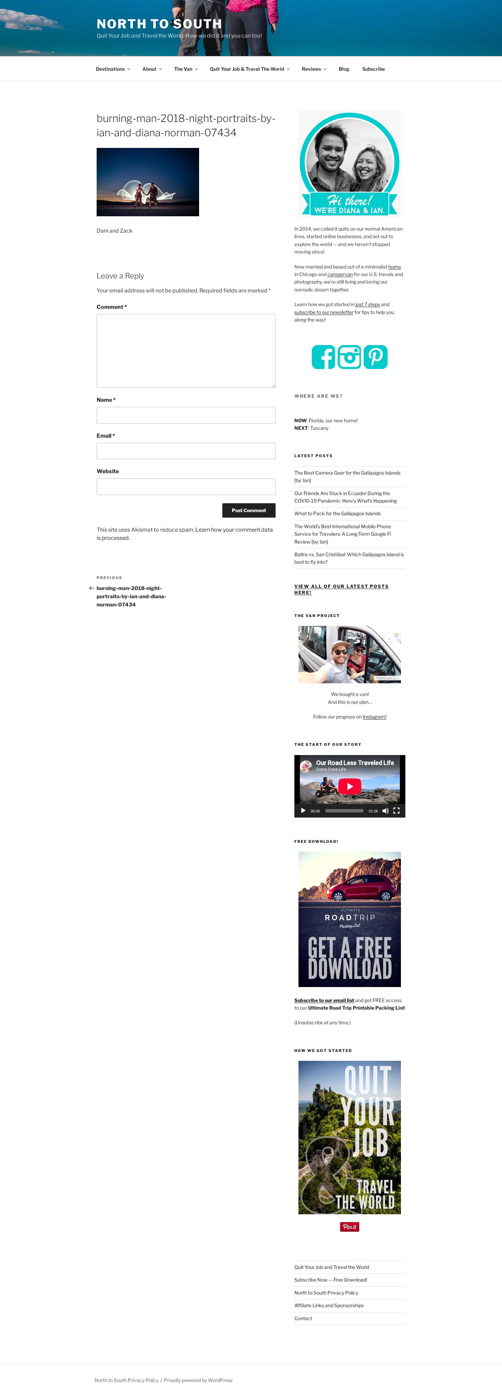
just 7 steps (367, 304)
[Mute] (385, 810)
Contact (303, 1318)
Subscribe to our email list (324, 1000)
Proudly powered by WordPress (198, 1380)
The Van (183, 69)
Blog (344, 69)
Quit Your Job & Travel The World (247, 69)
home (394, 267)
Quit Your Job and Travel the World (331, 1267)
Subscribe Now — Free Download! (330, 1280)
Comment (112, 307)
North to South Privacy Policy (326, 1293)
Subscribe (373, 69)
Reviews (311, 69)
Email (106, 436)
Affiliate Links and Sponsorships (329, 1305)
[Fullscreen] (396, 810)
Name (106, 400)
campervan (340, 274)
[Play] (303, 810)
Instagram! (374, 717)
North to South (160, 23)
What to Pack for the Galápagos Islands (337, 513)
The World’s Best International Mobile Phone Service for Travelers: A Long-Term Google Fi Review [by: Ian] (342, 534)
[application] (349, 786)
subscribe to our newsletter (323, 312)
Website (108, 471)
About (149, 69)
